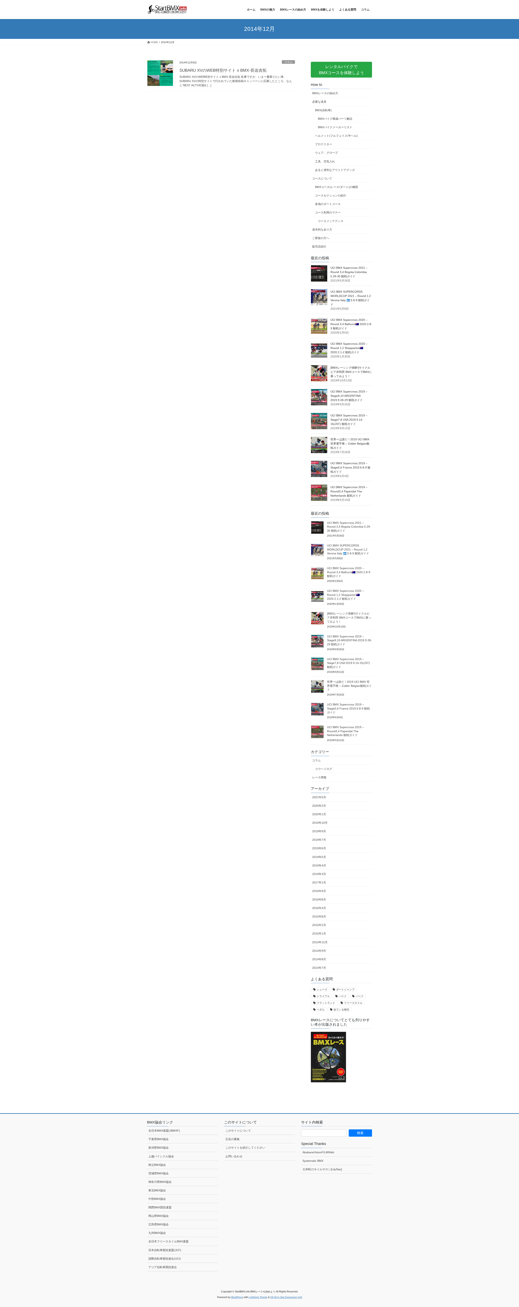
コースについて (322, 178)
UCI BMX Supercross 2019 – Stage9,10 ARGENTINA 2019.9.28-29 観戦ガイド (348, 396)
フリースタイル (353, 1002)
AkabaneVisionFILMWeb (318, 1152)
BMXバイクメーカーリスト (335, 127)
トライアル (323, 996)
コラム (288, 62)
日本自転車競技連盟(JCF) (164, 1250)
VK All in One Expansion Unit (286, 1297)
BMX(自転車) (323, 110)
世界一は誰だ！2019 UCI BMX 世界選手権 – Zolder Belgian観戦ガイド (349, 443)
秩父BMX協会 (157, 1164)
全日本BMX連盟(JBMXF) (164, 1130)
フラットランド (326, 1002)
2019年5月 (319, 857)
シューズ (322, 989)
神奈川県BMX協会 (160, 1181)
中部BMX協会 (157, 1198)
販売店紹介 (319, 246)
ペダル (321, 1009)
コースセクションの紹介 (330, 195)
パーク (360, 996)
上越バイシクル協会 (161, 1156)
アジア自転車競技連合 (162, 1267)
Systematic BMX (312, 1160)
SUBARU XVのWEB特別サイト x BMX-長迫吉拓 (223, 70)
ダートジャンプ (345, 989)
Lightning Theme (258, 1297)
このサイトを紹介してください (245, 1147)
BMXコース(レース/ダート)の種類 (336, 187)
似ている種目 (341, 1009)
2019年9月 (319, 831)
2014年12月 (320, 942)
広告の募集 (232, 1139)
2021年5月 (319, 797)
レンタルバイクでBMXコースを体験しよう (341, 69)
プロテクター (323, 144)
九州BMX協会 (157, 1232)
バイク (343, 996)
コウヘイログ (323, 768)
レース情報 (319, 777)
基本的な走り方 (322, 229)
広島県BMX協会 (158, 1224)
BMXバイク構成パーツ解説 (335, 118)
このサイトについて (238, 1130)
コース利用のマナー (328, 212)
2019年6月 (319, 848)
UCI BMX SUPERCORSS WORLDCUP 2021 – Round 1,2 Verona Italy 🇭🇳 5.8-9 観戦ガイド (348, 549)
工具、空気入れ (325, 161)
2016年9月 (319, 891)
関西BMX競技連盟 (160, 1207)
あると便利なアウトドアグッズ (335, 170)
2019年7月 (319, 839)
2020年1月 (319, 814)
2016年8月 (319, 899)
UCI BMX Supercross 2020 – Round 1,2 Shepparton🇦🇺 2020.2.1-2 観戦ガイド (348, 348)
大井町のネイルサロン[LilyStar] (322, 1169)
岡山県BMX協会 (158, 1215)
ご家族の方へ (320, 238)
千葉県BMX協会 (158, 1139)
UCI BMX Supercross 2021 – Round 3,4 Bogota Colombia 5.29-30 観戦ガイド (348, 272)
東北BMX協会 (157, 1190)
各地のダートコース (328, 204)
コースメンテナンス (330, 221)
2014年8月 (319, 959)
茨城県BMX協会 (158, 1173)
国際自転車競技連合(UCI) (164, 1258)
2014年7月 (319, 967)
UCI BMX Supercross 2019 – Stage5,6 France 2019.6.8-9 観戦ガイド (350, 467)
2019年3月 (319, 874)
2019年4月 (319, 865)
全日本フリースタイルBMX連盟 (168, 1241)
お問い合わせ (233, 1156)
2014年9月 (319, 950)
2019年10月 (320, 822)
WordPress (237, 1297)
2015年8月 (319, 916)
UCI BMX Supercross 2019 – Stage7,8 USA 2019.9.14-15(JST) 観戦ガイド (348, 420)
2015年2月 (319, 925)
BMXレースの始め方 (325, 93)
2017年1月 (319, 882)
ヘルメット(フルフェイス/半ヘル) (336, 135)
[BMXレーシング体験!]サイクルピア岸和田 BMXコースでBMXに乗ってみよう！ (351, 372)
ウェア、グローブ (326, 152)
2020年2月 (319, 805)
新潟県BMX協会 (158, 1147)
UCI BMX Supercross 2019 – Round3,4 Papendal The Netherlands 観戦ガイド (348, 491)
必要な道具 (319, 101)
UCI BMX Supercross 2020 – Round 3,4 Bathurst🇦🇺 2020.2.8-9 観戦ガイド (351, 324)
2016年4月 (319, 908)
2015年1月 (319, 933)
